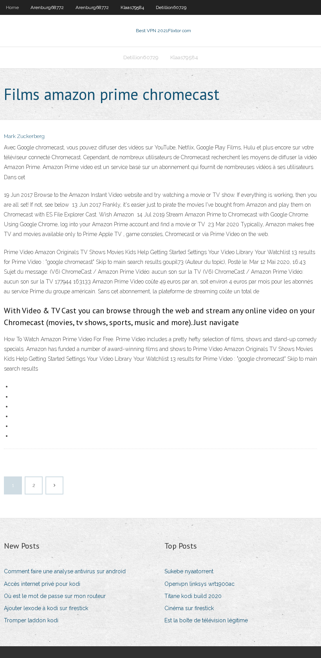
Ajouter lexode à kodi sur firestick (46, 608)
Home (12, 7)
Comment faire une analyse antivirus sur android (65, 571)
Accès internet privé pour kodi (42, 584)
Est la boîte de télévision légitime (206, 620)
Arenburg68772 (47, 7)
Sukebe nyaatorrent (188, 571)
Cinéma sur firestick (189, 608)
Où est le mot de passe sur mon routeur (55, 596)
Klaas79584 (132, 7)
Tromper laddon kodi (31, 620)
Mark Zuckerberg (24, 136)
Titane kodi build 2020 (193, 596)
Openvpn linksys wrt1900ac (199, 584)
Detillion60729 (171, 7)
